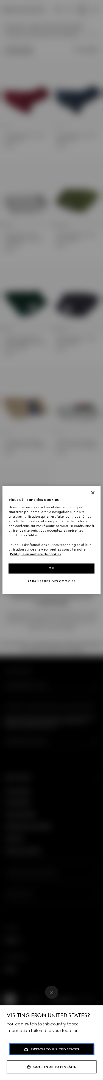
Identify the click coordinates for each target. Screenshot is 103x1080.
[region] (51, 540)
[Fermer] (93, 493)
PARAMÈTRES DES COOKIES (51, 581)
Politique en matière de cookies (35, 554)
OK (51, 568)
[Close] (51, 992)
